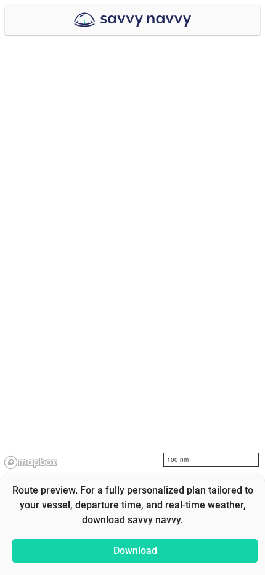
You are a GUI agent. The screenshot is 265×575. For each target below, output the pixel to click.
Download (135, 550)
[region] (132, 287)
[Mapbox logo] (31, 462)
